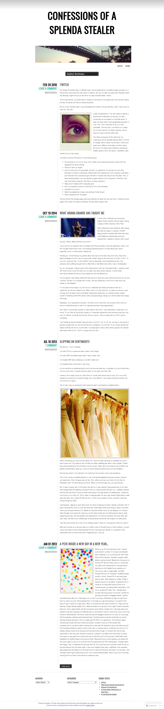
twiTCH (64, 84)
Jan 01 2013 (50, 544)
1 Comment (51, 345)
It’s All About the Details (109, 694)
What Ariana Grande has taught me (82, 213)
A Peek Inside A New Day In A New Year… (84, 544)
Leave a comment (48, 88)
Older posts (66, 666)
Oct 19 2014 (50, 213)
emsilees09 (91, 74)
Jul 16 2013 (50, 341)
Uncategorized (51, 92)
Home (127, 66)
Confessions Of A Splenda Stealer (82, 22)
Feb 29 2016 (50, 84)
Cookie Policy (90, 705)
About (120, 66)
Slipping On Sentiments (75, 341)
